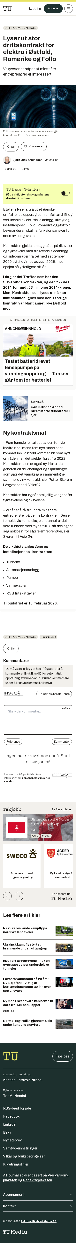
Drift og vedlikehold (20, 27)
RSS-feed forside (17, 1108)
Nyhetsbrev (12, 1140)
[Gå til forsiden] (7, 8)
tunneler (48, 636)
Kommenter (36, 146)
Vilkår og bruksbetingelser (24, 1156)
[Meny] (68, 8)
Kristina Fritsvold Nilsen (22, 1080)
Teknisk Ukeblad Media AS (39, 1221)
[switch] (65, 193)
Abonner (53, 8)
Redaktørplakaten (37, 1180)
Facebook (11, 1116)
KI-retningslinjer (15, 1164)
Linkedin (9, 1124)
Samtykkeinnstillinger (20, 1148)
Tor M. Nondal (14, 1096)
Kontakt (9, 1206)
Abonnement (14, 1195)
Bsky (7, 1132)
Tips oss (63, 1056)
